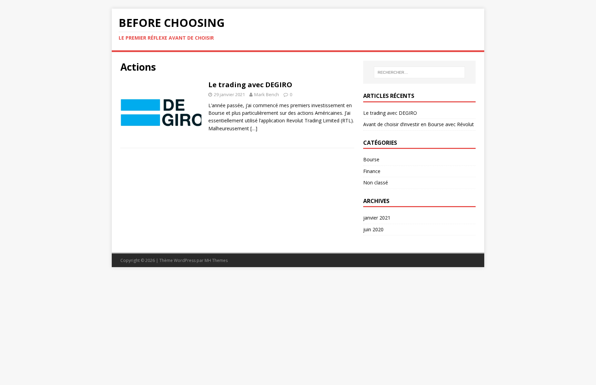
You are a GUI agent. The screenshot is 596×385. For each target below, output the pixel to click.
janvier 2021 (376, 217)
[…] (253, 128)
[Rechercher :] (419, 72)
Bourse (371, 159)
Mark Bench (266, 94)
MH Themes (216, 260)
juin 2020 (373, 229)
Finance (371, 171)
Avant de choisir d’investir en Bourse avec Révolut (418, 124)
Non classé (375, 182)
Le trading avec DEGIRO (250, 84)
